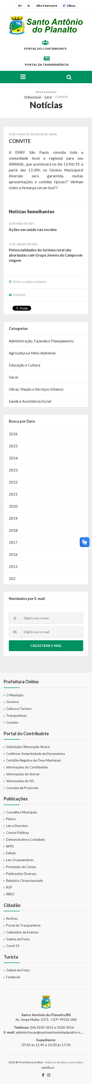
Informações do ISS (20, 781)
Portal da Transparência (47, 64)
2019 (13, 518)
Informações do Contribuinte (27, 767)
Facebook (13, 977)
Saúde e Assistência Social (30, 401)
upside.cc (47, 1067)
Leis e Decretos (17, 826)
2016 (13, 554)
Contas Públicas (17, 833)
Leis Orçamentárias (20, 860)
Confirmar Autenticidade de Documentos (35, 754)
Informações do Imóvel (22, 774)
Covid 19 (12, 946)
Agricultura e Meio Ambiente (32, 353)
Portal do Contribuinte (45, 48)
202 (12, 578)
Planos (11, 819)
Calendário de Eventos (22, 932)
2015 (13, 566)
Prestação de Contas (21, 867)
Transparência (16, 716)
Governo (12, 702)
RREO (10, 894)
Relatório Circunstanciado (24, 881)
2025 (13, 446)
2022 (13, 482)
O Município (15, 695)
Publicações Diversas (21, 874)
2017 (13, 542)
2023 (13, 470)
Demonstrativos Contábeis (25, 839)
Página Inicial (32, 97)
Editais (11, 853)
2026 (13, 434)
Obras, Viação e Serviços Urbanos (36, 389)
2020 (13, 506)
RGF (9, 887)
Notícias (12, 918)
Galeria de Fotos (18, 939)
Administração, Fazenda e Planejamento (41, 341)
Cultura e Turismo (19, 709)
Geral (48, 97)
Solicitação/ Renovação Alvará (28, 747)
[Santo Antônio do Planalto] (46, 25)
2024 (13, 458)
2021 (13, 494)
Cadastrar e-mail (46, 646)
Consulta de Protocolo (22, 788)
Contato (12, 722)
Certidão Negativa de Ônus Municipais (33, 760)
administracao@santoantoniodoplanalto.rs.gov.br (53, 1032)
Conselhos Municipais (21, 812)
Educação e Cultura (24, 365)
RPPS (10, 846)
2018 (13, 530)
